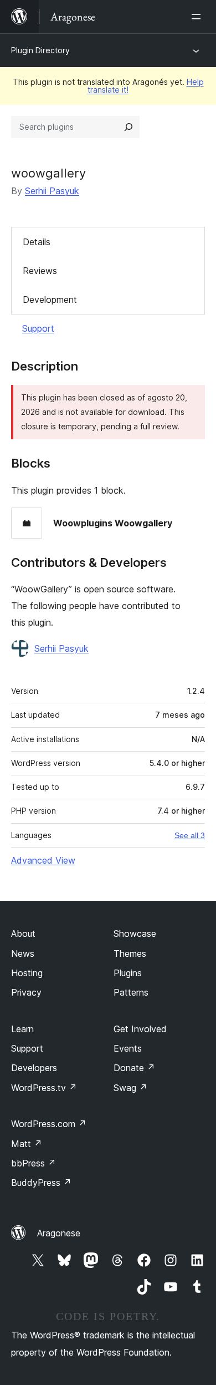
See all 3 (189, 835)
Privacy (26, 992)
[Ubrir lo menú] (198, 16)
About (23, 933)
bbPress (33, 1163)
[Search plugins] (128, 127)
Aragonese (58, 1233)
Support (38, 328)
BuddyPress (41, 1182)
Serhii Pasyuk (52, 190)
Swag (130, 1087)
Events (128, 1048)
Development (50, 299)
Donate (134, 1067)
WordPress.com (48, 1123)
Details (36, 241)
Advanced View (43, 860)
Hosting (27, 972)
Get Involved (140, 1028)
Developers (34, 1067)
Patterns (131, 992)
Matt (26, 1143)
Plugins (128, 972)
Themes (130, 953)
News (22, 953)
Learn (22, 1028)
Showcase (135, 933)
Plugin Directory (40, 50)
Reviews (40, 270)
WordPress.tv (44, 1087)
